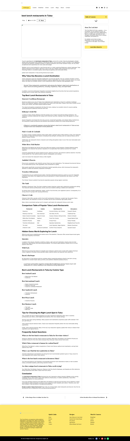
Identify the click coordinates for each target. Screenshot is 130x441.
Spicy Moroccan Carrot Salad (76, 417)
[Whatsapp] (107, 7)
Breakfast (40, 7)
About (62, 7)
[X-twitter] (99, 7)
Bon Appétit (48, 156)
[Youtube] (102, 7)
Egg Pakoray (72, 422)
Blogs (57, 7)
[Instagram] (104, 7)
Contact (68, 7)
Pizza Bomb (72, 420)
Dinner (47, 7)
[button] (106, 17)
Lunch (52, 7)
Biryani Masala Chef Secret (75, 424)
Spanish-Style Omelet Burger (76, 419)
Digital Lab (45, 438)
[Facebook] (96, 7)
